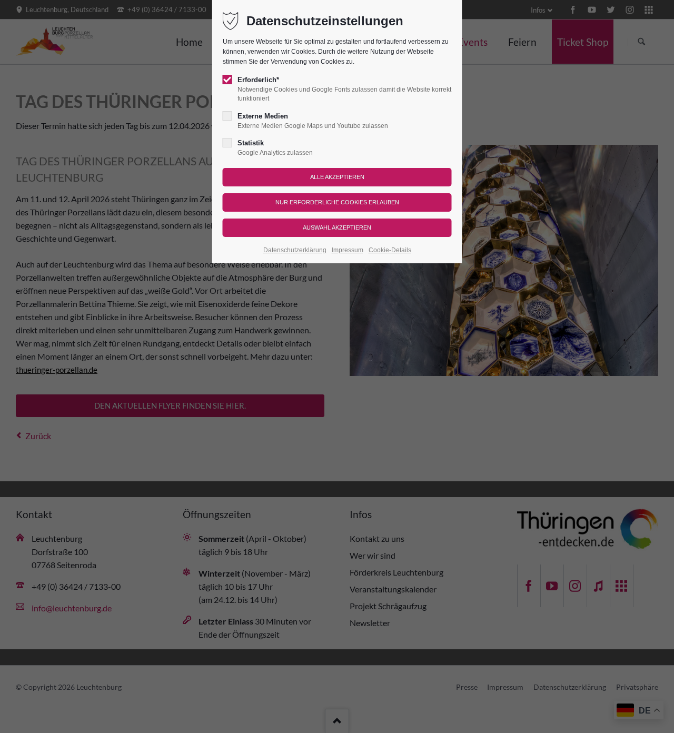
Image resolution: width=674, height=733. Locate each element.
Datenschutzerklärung (294, 250)
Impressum (347, 250)
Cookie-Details (390, 250)
